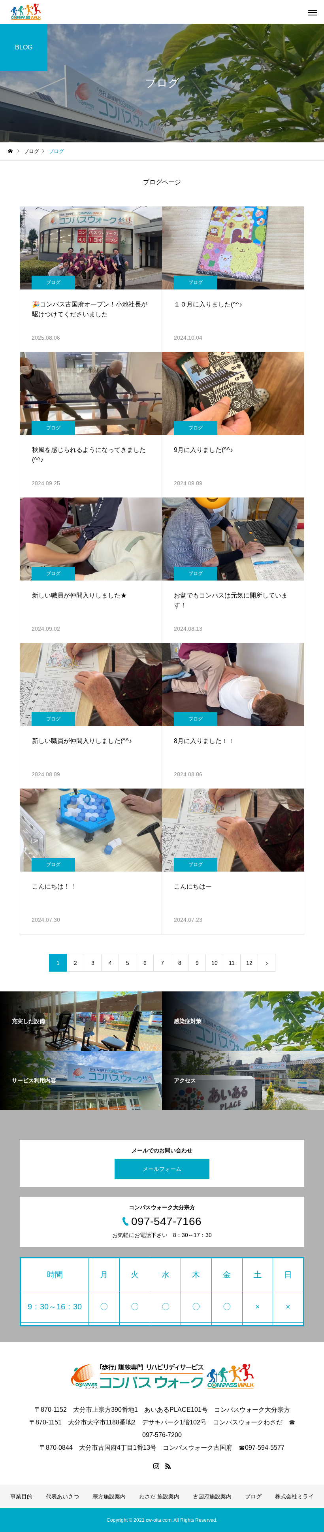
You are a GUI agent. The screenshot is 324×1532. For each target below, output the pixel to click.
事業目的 (21, 1496)
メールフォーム (162, 1169)
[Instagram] (156, 1466)
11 (232, 963)
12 (249, 963)
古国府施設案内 (212, 1496)
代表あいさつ (62, 1496)
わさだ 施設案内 (159, 1496)
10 (214, 963)
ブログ (53, 282)
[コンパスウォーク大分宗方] (26, 12)
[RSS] (168, 1466)
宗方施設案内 (109, 1496)
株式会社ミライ (294, 1496)
